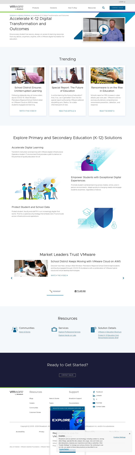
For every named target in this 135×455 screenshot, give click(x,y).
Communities (33, 408)
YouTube (99, 403)
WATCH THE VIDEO (58, 275)
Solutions (53, 8)
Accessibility (20, 431)
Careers (31, 403)
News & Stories (24, 332)
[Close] (129, 433)
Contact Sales (100, 406)
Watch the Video (27, 111)
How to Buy (72, 8)
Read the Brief (106, 111)
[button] (11, 278)
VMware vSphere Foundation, (30, 447)
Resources (92, 8)
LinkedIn (99, 395)
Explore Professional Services (69, 332)
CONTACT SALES (117, 8)
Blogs (31, 398)
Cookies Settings (120, 437)
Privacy (41, 431)
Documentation (74, 403)
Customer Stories (35, 412)
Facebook (99, 392)
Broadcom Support (75, 398)
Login (121, 2)
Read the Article (66, 111)
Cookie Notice (64, 449)
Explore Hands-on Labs (67, 335)
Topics (51, 403)
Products (35, 8)
